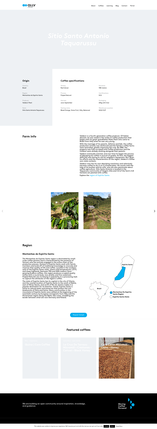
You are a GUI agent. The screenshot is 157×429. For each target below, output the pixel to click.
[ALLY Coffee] (29, 6)
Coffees (101, 5)
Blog (117, 5)
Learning (110, 5)
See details (30, 371)
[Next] (154, 211)
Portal (132, 5)
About (93, 5)
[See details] (31, 372)
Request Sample (78, 315)
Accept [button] (106, 426)
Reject (112, 426)
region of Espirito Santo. (100, 175)
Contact (124, 5)
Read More (119, 426)
